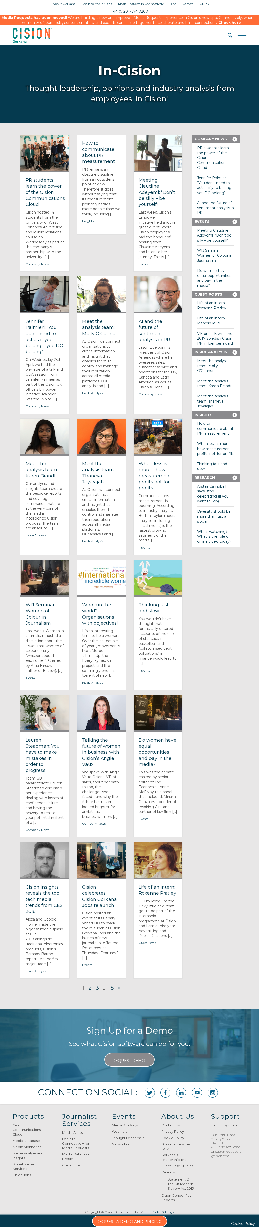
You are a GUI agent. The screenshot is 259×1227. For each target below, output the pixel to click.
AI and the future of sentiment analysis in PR (215, 208)
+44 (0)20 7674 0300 (225, 1147)
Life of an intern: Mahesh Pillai (211, 320)
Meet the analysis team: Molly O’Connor (212, 366)
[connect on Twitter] (149, 1092)
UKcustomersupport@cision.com (226, 1154)
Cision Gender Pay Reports (176, 1197)
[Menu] (239, 35)
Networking (121, 1144)
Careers (168, 1172)
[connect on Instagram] (212, 1092)
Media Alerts (72, 1132)
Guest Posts (147, 943)
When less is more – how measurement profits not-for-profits (215, 448)
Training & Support (226, 1125)
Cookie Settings (162, 1212)
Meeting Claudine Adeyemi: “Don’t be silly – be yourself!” (214, 235)
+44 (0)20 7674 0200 (129, 11)
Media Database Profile (76, 1156)
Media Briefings (125, 1125)
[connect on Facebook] (165, 1092)
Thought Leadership (128, 1138)
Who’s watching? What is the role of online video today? (214, 536)
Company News (37, 264)
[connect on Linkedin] (181, 1092)
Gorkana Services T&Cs (175, 1146)
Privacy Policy (172, 1131)
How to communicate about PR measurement (215, 428)
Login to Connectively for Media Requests (75, 1143)
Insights (88, 221)
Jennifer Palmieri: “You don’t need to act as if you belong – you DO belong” (215, 185)
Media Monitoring (27, 1147)
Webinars (119, 1131)
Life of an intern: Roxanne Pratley (211, 305)
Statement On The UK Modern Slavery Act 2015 (181, 1183)
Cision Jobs (22, 1175)
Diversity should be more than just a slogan (214, 516)
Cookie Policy (172, 1138)
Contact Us (170, 1125)
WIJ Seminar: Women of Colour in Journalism (214, 255)
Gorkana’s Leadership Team (175, 1157)
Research (205, 477)
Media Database (26, 1141)
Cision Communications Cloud (27, 1129)
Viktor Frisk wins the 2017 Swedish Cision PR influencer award (215, 338)
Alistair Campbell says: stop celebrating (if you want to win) (213, 494)
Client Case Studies (177, 1166)
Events (143, 264)
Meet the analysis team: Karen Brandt (214, 383)
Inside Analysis (92, 393)
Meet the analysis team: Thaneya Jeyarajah (212, 401)
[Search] (227, 35)
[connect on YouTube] (197, 1092)
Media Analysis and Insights (28, 1155)
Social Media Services (23, 1166)
